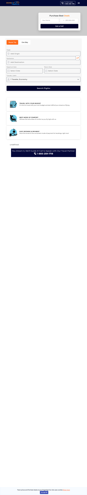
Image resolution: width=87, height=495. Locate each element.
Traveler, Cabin (11, 75)
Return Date (48, 67)
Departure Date (12, 67)
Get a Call (59, 26)
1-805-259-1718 (45, 153)
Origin (8, 50)
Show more (66, 490)
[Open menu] (78, 3)
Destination (10, 58)
